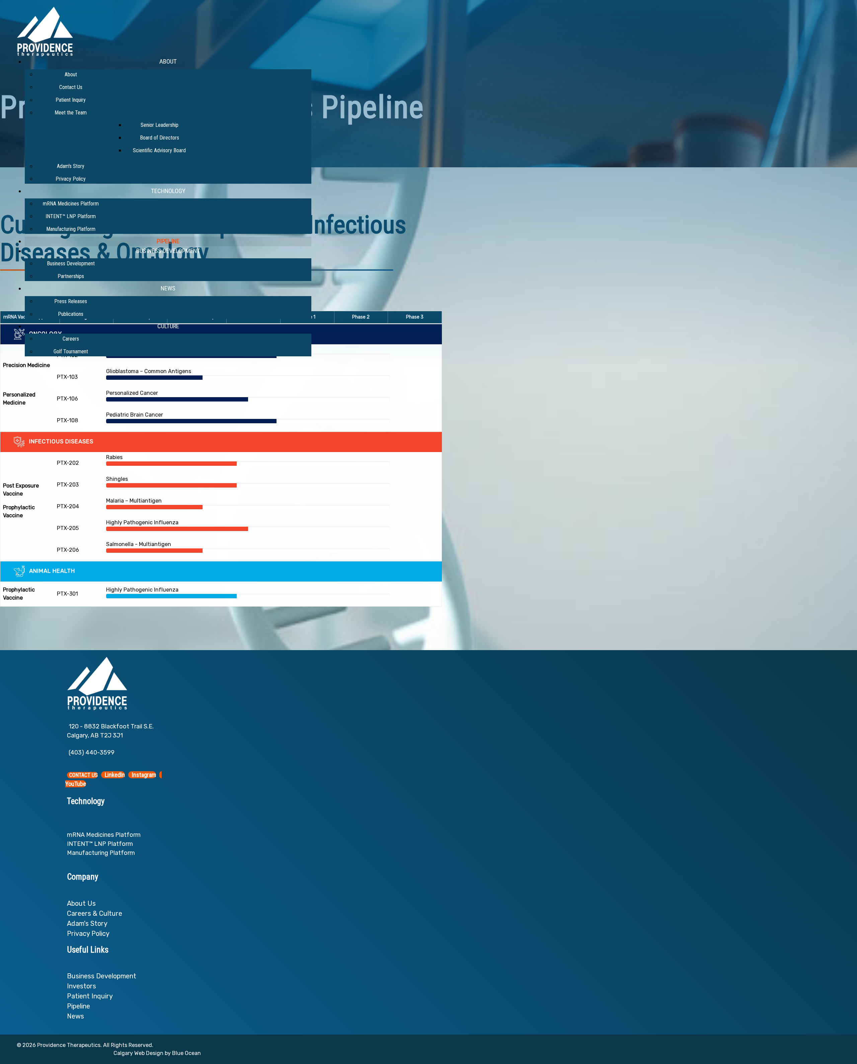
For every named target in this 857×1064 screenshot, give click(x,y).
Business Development (101, 976)
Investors (81, 986)
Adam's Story (87, 923)
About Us (82, 903)
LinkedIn (114, 774)
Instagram (143, 774)
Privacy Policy (88, 933)
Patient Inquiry (90, 996)
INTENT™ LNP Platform (100, 844)
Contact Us (83, 775)
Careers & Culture (94, 913)
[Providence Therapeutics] (45, 31)
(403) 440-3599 (91, 752)
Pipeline (78, 1006)
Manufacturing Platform (101, 853)
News (75, 1016)
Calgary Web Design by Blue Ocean (157, 1053)
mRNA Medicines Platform (104, 834)
